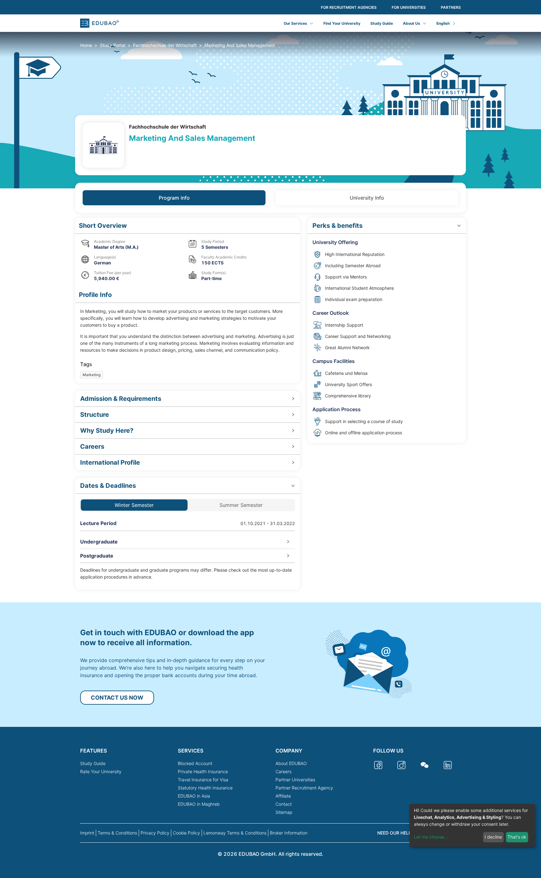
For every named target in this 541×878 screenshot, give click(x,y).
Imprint (87, 832)
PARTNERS (451, 7)
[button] (187, 226)
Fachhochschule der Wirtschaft (165, 45)
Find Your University (341, 23)
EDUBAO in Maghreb (199, 804)
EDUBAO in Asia (194, 796)
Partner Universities (295, 779)
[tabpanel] (270, 404)
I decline (493, 837)
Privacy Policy (155, 832)
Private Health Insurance (203, 771)
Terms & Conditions (117, 832)
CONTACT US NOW (117, 697)
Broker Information (288, 832)
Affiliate (283, 796)
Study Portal (112, 45)
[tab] (187, 399)
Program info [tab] (174, 197)
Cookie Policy (186, 832)
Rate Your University (100, 771)
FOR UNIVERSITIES (409, 7)
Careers (283, 771)
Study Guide (381, 23)
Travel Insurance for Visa (203, 779)
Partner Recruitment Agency (304, 787)
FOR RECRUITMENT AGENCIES (349, 7)
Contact (284, 804)
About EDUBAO (291, 763)
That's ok (517, 837)
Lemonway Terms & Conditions (235, 832)
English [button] (443, 23)
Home (86, 45)
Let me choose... (431, 837)
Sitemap (284, 812)
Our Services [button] (295, 23)
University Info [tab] (367, 197)
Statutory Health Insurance (205, 787)
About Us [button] (411, 23)
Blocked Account (195, 763)
